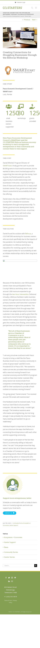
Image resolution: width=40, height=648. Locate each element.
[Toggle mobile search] (32, 8)
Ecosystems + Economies (13, 537)
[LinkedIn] (9, 581)
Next (34, 20)
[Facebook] (6, 577)
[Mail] (12, 581)
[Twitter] (9, 577)
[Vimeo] (15, 577)
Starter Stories (9, 557)
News (6, 547)
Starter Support (14, 525)
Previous (27, 20)
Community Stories (17, 523)
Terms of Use (8, 600)
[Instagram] (12, 577)
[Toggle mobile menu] (36, 8)
